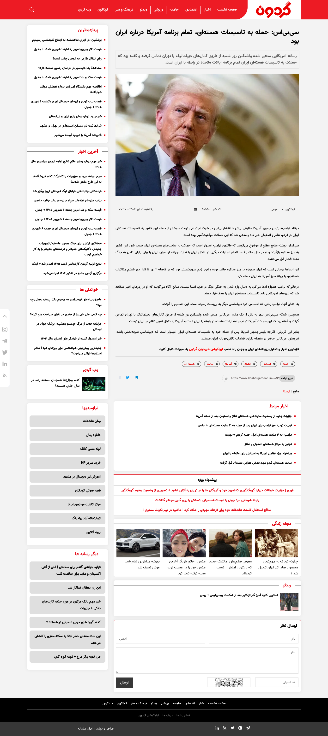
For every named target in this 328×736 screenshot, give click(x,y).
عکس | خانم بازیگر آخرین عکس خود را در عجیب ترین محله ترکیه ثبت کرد (186, 567)
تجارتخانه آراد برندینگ (86, 518)
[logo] (274, 9)
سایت (210, 364)
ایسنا (286, 391)
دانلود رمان (93, 435)
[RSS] (4, 376)
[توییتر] (4, 353)
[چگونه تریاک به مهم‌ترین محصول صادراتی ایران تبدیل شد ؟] (276, 543)
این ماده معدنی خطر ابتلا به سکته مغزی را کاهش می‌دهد (68, 640)
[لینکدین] (4, 364)
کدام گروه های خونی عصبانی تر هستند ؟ (73, 622)
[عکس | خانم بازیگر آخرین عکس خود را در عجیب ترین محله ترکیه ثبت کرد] (184, 543)
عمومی (275, 209)
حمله (286, 364)
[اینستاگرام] (4, 330)
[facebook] (120, 377)
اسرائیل (267, 364)
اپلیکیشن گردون (149, 715)
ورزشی (158, 9)
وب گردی (84, 9)
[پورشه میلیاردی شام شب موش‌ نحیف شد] (138, 543)
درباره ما (168, 715)
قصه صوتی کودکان (88, 490)
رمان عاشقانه (92, 421)
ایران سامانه (85, 728)
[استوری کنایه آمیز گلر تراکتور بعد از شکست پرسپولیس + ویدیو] (289, 602)
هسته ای (189, 364)
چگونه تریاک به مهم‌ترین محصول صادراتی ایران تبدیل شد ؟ (278, 567)
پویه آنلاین (93, 532)
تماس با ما (183, 715)
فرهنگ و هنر (124, 9)
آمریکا (228, 364)
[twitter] (127, 377)
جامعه (174, 9)
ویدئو (143, 9)
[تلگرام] (4, 341)
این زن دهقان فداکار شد (84, 587)
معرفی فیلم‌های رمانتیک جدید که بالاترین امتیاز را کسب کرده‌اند (230, 567)
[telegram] (136, 377)
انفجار (247, 364)
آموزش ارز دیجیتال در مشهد (82, 476)
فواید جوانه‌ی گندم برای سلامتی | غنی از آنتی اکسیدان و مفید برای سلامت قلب (71, 571)
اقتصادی (191, 9)
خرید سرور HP (91, 463)
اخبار (207, 9)
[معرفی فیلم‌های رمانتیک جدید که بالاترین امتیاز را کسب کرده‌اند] (230, 543)
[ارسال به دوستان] (195, 209)
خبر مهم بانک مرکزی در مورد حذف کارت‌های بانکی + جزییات (71, 605)
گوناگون (102, 9)
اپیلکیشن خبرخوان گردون (206, 349)
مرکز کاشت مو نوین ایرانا (84, 504)
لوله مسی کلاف (90, 449)
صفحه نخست (227, 9)
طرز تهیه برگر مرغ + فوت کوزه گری (77, 657)
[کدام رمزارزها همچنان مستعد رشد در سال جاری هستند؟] (93, 384)
